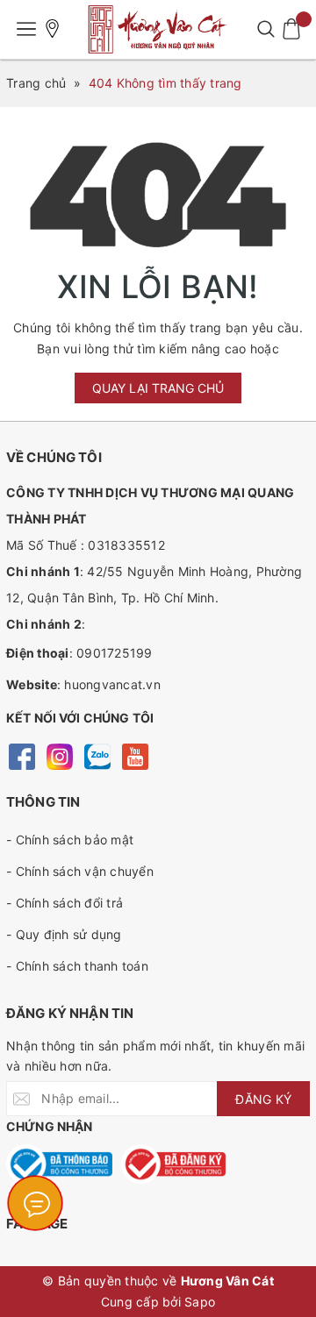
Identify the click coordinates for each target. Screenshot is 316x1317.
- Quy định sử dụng (64, 934)
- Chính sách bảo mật (69, 839)
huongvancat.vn (112, 684)
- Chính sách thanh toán (77, 965)
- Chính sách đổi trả (64, 902)
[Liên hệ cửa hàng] (53, 29)
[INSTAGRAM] (59, 755)
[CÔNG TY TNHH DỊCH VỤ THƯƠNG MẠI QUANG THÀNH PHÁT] (158, 29)
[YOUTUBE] (134, 755)
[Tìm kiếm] (265, 29)
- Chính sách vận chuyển (80, 871)
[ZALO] (97, 755)
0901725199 (114, 652)
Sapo (199, 1301)
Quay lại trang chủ (158, 388)
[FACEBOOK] (21, 755)
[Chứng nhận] (59, 1164)
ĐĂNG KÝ (263, 1099)
